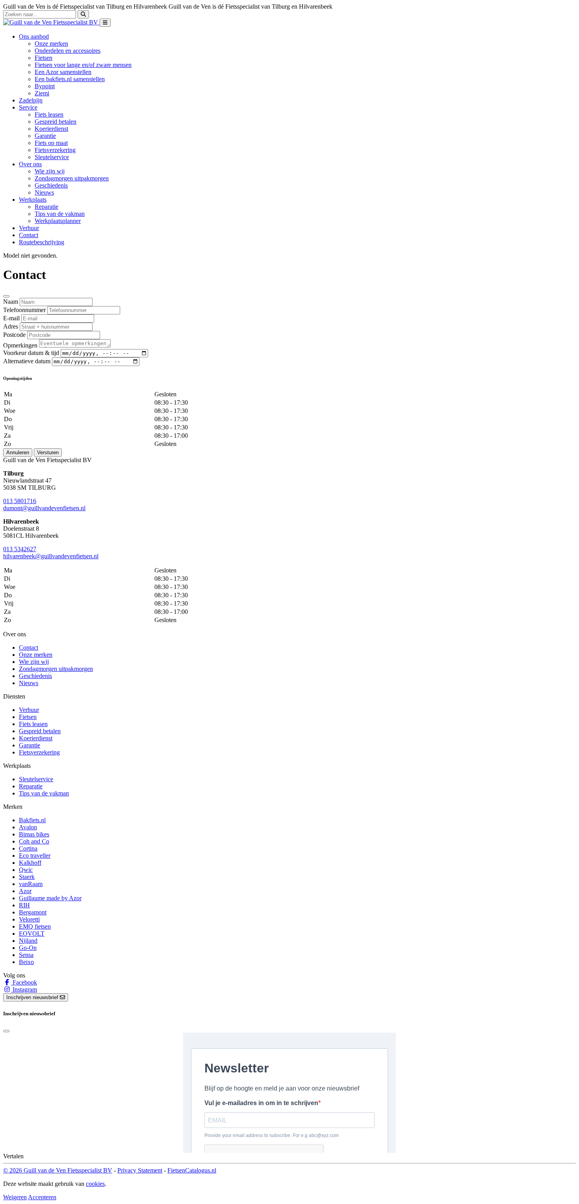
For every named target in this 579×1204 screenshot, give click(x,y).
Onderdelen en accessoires (67, 50)
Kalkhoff (30, 862)
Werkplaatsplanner (58, 220)
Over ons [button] (30, 164)
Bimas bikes (34, 834)
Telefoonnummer (24, 310)
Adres (10, 326)
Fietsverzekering (55, 150)
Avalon (28, 827)
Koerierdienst (51, 128)
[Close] (6, 296)
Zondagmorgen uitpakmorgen (72, 178)
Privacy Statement (139, 1170)
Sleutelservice (52, 157)
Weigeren (15, 1197)
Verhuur (29, 228)
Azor (25, 891)
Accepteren (42, 1197)
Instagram (24, 989)
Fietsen (43, 57)
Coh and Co (34, 841)
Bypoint (45, 86)
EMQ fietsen (35, 926)
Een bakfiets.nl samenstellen (70, 79)
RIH (24, 905)
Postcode (14, 334)
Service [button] (28, 107)
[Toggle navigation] (105, 23)
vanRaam (31, 884)
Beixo (26, 962)
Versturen (48, 452)
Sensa (26, 954)
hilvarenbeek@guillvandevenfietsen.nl (50, 556)
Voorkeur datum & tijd (31, 352)
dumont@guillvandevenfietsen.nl (44, 508)
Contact (28, 235)
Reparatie (46, 206)
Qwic (26, 869)
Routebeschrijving (41, 242)
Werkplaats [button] (32, 199)
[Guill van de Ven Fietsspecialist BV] (51, 22)
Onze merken (51, 43)
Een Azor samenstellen (63, 72)
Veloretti (29, 919)
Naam (10, 301)
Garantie (45, 135)
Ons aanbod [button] (34, 36)
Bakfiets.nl (32, 820)
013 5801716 (19, 501)
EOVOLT (32, 933)
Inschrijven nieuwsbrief (33, 997)
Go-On (28, 947)
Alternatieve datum (26, 361)
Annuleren (17, 452)
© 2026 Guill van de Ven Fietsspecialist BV (57, 1170)
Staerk (27, 876)
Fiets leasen (49, 114)
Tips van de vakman (60, 213)
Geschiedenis (51, 185)
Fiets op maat (51, 142)
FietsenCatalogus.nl (191, 1170)
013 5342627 (19, 549)
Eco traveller (34, 855)
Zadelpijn (31, 100)
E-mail (11, 318)
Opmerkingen (20, 345)
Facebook (24, 982)
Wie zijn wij (50, 171)
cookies (95, 1183)
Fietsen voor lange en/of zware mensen (83, 64)
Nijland (28, 940)
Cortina (28, 848)
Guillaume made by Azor (50, 898)
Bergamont (32, 912)
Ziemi (42, 93)
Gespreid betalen (55, 121)
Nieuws (44, 192)
